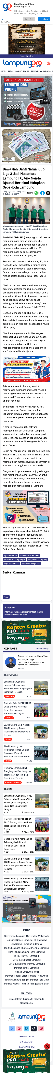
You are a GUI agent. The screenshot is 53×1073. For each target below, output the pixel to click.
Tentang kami (26, 1036)
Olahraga (45, 71)
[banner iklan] (26, 101)
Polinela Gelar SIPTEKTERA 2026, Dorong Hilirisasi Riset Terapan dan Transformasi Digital (17, 708)
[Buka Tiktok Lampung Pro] (33, 1029)
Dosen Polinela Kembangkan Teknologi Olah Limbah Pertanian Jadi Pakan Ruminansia (18, 844)
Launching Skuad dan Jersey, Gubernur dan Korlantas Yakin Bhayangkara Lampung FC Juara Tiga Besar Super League (18, 802)
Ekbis (10, 71)
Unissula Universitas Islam (16, 615)
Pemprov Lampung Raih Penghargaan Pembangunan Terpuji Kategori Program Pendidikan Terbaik (17, 773)
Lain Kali (29, 18)
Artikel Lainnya (42, 648)
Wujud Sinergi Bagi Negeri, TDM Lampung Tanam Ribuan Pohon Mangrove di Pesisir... (17, 730)
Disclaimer (26, 1041)
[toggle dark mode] (48, 63)
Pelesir (35, 71)
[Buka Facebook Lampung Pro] (12, 1029)
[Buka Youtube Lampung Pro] (41, 1029)
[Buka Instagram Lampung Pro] (19, 1029)
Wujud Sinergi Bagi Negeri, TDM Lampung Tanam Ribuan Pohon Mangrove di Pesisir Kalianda (18, 863)
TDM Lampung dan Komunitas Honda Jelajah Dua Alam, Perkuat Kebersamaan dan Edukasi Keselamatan (18, 883)
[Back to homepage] (22, 63)
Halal (26, 71)
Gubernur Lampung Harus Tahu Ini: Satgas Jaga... (33, 658)
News (4, 71)
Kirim (6, 597)
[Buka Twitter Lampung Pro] (26, 1029)
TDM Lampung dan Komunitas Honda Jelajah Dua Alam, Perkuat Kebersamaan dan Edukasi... (17, 751)
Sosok (18, 71)
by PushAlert (5, 22)
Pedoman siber (26, 1046)
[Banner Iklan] (26, 27)
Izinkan (44, 18)
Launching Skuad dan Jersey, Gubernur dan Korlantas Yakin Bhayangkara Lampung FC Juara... (18, 686)
